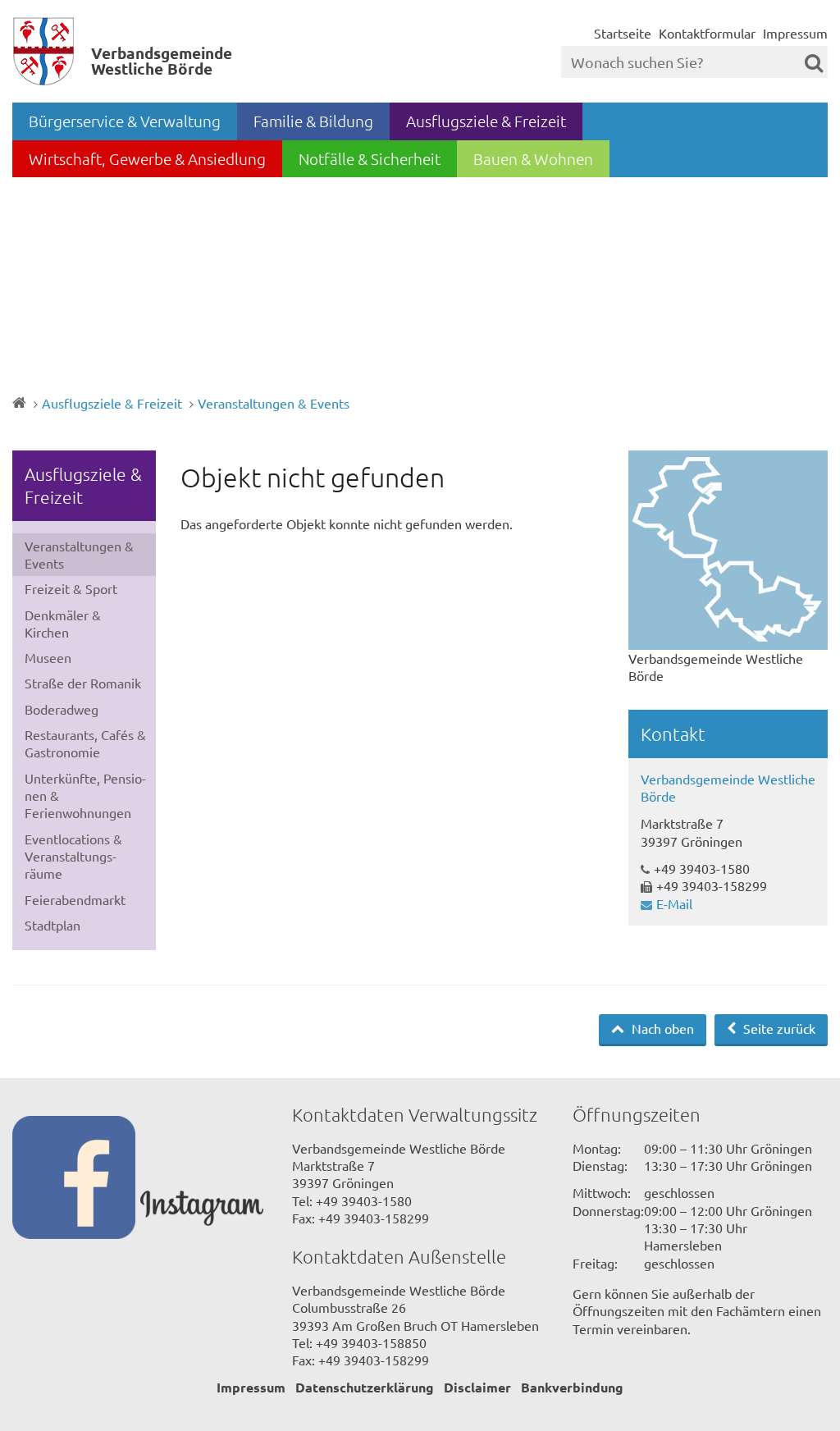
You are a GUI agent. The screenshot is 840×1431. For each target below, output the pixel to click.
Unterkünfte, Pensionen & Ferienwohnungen (85, 795)
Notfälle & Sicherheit (370, 158)
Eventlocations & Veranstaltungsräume (73, 856)
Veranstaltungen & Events (273, 403)
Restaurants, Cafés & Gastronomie (85, 743)
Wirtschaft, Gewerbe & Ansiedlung (147, 158)
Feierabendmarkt (75, 899)
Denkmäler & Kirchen (63, 623)
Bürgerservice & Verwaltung (125, 120)
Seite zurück (777, 1028)
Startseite (622, 33)
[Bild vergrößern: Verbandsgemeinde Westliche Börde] (728, 550)
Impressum (795, 33)
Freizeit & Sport (71, 588)
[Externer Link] (76, 1179)
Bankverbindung (572, 1387)
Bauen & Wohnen (533, 158)
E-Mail (674, 903)
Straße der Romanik (83, 682)
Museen (48, 657)
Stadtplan (52, 925)
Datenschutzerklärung (364, 1387)
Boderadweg (61, 709)
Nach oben (661, 1028)
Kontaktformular (707, 33)
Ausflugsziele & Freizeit (486, 120)
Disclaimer (477, 1387)
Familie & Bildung (313, 120)
